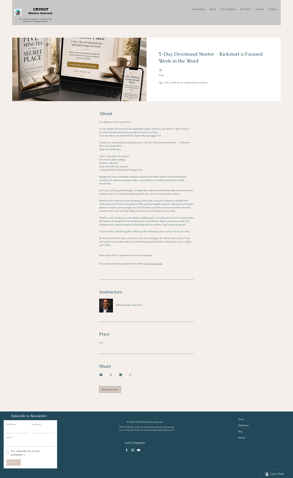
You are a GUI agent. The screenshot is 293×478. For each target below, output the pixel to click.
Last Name (37, 424)
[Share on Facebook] (101, 375)
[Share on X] (111, 375)
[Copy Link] (130, 375)
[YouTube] (138, 450)
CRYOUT (41, 9)
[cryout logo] (18, 12)
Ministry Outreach (40, 13)
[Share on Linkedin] (120, 375)
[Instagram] (132, 450)
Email (9, 437)
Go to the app (155, 263)
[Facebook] (126, 450)
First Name (11, 424)
